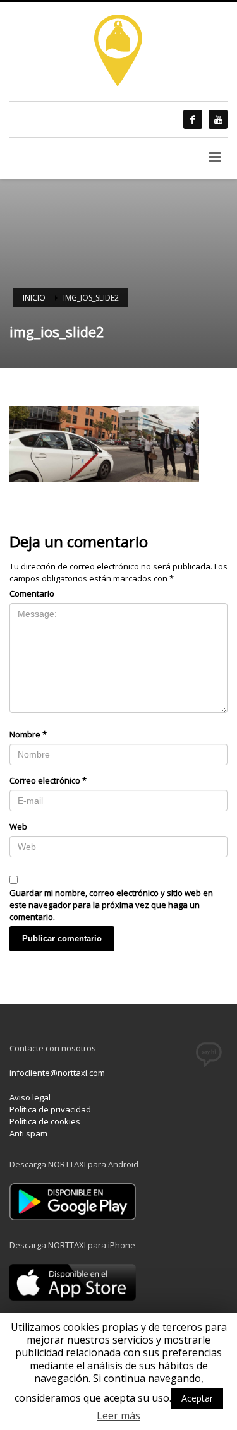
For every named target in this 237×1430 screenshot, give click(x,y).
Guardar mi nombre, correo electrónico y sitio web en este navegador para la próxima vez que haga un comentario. (111, 904)
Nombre (28, 734)
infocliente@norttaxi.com (57, 1072)
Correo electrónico (48, 780)
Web (18, 826)
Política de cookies (44, 1121)
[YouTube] (218, 119)
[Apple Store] (72, 1281)
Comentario (31, 593)
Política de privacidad (50, 1109)
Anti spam (28, 1133)
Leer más (118, 1416)
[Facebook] (192, 119)
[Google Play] (72, 1201)
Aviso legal (30, 1097)
